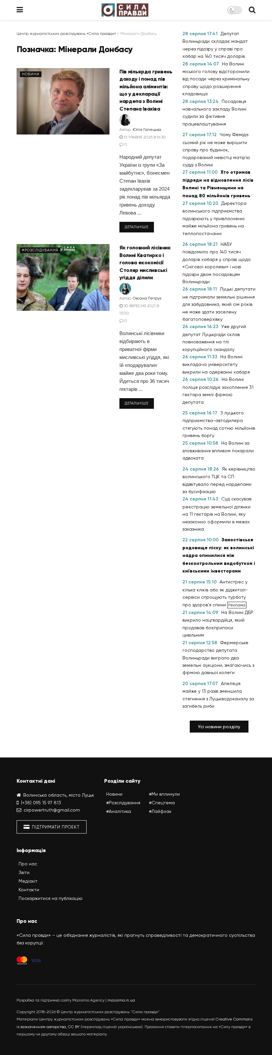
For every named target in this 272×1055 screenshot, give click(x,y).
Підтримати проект (55, 827)
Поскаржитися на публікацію (51, 898)
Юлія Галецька (147, 129)
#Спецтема (162, 802)
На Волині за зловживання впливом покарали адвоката (218, 450)
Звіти (24, 872)
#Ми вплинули (164, 794)
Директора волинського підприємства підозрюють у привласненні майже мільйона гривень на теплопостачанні (214, 218)
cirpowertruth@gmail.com (52, 810)
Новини (30, 74)
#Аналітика (118, 811)
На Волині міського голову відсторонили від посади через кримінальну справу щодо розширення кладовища (215, 79)
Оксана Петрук (147, 298)
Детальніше (137, 227)
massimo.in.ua (121, 1000)
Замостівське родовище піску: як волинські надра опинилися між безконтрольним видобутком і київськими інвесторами (218, 555)
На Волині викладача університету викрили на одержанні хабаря (216, 364)
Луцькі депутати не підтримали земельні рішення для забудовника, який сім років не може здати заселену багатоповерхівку (218, 304)
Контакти (29, 889)
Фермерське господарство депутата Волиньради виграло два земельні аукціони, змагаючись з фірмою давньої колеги (218, 657)
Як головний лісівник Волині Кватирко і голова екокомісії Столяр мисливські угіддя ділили (145, 262)
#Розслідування (40, 250)
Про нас (28, 863)
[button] (219, 727)
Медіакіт (28, 881)
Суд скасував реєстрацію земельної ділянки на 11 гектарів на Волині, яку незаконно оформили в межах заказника (216, 514)
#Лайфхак (160, 811)
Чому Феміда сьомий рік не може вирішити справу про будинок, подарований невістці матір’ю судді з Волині (216, 149)
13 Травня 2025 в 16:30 (144, 137)
